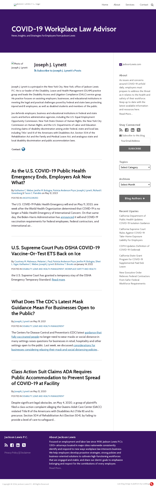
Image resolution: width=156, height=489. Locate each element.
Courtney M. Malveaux (25, 261)
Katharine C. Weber (23, 190)
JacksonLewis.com (131, 64)
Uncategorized (30, 198)
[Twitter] (138, 130)
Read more (58, 279)
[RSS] (120, 130)
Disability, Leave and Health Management (43, 269)
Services (130, 4)
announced (67, 217)
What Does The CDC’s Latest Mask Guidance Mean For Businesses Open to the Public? (53, 307)
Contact (144, 4)
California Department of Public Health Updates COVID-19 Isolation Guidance (134, 219)
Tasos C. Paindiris (32, 193)
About (117, 4)
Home (105, 4)
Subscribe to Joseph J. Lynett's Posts (58, 70)
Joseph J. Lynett (84, 190)
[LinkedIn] (132, 130)
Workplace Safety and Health (80, 269)
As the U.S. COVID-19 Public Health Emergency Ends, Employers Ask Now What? (51, 176)
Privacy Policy (11, 452)
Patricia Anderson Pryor (64, 190)
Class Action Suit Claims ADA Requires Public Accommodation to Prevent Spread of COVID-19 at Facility (55, 377)
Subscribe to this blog (133, 135)
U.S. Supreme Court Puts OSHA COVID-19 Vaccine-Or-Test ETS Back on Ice (55, 250)
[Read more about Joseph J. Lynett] (23, 149)
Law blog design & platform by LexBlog (133, 484)
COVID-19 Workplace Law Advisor (64, 29)
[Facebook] (126, 130)
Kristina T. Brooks (65, 264)
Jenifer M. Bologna (43, 190)
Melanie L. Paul (44, 261)
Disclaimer (25, 452)
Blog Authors (130, 197)
